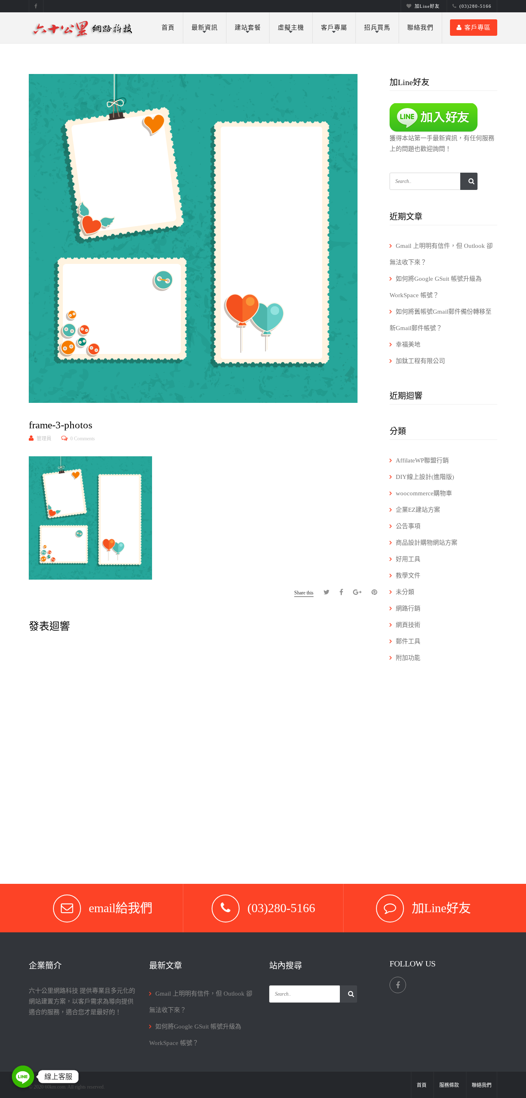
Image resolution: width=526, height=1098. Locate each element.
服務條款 (449, 1085)
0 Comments (82, 439)
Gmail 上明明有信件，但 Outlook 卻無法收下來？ (441, 254)
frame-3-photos (60, 424)
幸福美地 (408, 344)
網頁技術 (408, 625)
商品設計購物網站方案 (426, 542)
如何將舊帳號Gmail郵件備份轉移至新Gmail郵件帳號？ (440, 319)
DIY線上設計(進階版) (425, 477)
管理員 (44, 439)
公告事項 (408, 526)
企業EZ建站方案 (418, 509)
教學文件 (408, 575)
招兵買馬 (377, 27)
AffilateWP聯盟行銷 (422, 460)
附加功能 (408, 657)
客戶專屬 (334, 27)
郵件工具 (408, 641)
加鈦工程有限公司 (420, 361)
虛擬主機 (291, 27)
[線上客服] (23, 1077)
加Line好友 (427, 6)
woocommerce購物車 (424, 493)
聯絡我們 (420, 27)
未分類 (405, 592)
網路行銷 (408, 608)
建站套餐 (248, 27)
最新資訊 (204, 27)
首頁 (168, 27)
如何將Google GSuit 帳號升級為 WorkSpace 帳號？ (436, 286)
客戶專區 (477, 27)
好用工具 (408, 559)
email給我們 (120, 908)
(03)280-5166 (475, 6)
